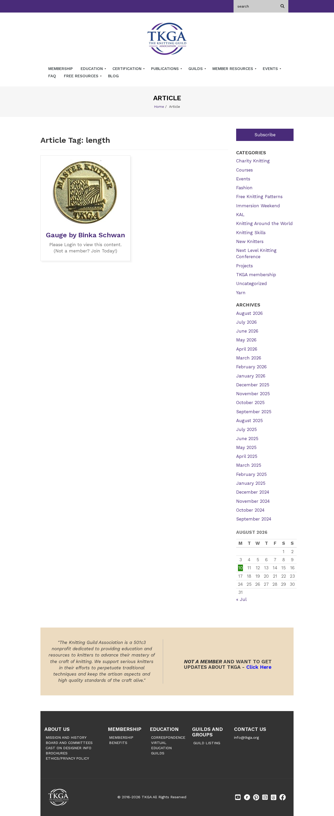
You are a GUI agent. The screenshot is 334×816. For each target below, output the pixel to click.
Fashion (244, 187)
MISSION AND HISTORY (66, 737)
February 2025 (251, 474)
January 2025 (250, 483)
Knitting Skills (251, 232)
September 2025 (253, 411)
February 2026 (251, 366)
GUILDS (157, 753)
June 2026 (247, 331)
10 (240, 567)
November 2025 (253, 393)
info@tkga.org (246, 737)
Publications (165, 68)
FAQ (52, 76)
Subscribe (265, 134)
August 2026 (249, 313)
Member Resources (233, 68)
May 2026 (246, 339)
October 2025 (250, 402)
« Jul (241, 599)
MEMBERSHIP (124, 729)
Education (92, 68)
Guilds (196, 68)
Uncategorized (251, 283)
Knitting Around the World (264, 223)
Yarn (241, 292)
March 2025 (248, 465)
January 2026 (250, 376)
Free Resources (82, 76)
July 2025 (246, 429)
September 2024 (253, 519)
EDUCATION (164, 729)
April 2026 (246, 349)
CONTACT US (250, 729)
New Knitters (250, 241)
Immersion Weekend (258, 205)
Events (271, 68)
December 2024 (252, 492)
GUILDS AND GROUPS (207, 732)
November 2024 (253, 501)
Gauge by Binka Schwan (85, 235)
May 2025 (246, 447)
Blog (113, 76)
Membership (60, 68)
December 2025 (252, 384)
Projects (244, 265)
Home (159, 107)
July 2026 (246, 322)
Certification (127, 68)
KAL (240, 214)
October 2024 (250, 510)
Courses (244, 170)
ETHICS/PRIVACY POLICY (67, 758)
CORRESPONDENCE (168, 737)
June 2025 (247, 438)
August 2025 (249, 420)
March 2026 (248, 357)
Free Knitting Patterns (259, 196)
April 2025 (246, 456)
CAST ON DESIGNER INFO (68, 748)
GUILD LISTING (206, 743)
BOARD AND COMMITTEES (69, 743)
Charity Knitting (253, 160)
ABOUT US (57, 729)
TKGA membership (256, 274)
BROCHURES (57, 753)
